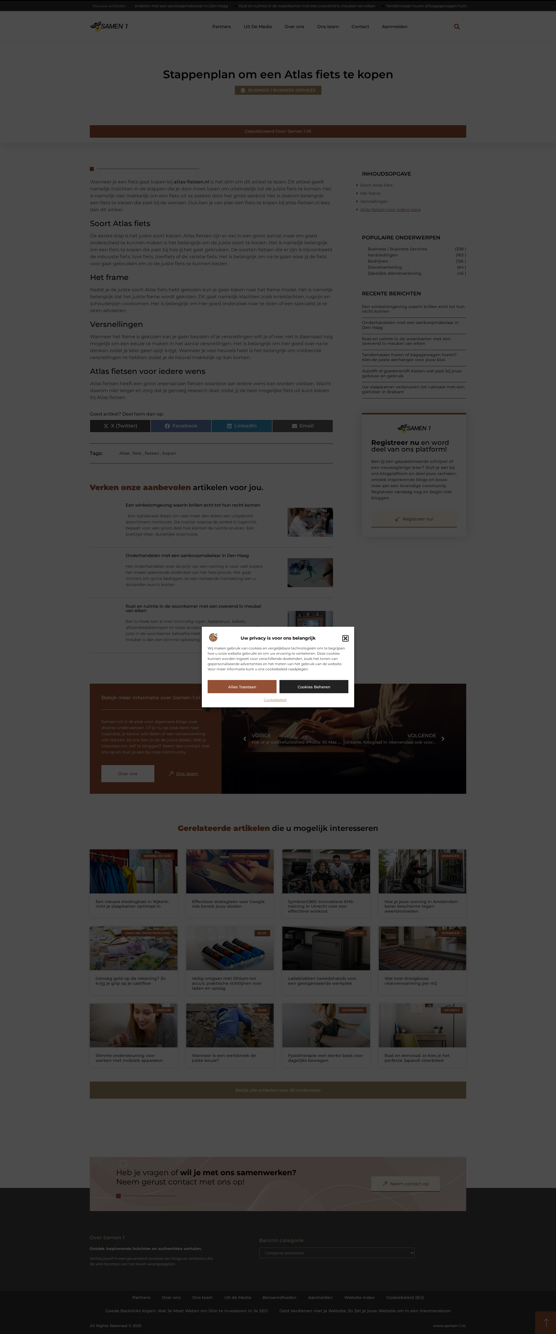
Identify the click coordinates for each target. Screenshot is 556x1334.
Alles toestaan (242, 686)
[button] (345, 638)
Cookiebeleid (275, 700)
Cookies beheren (314, 686)
